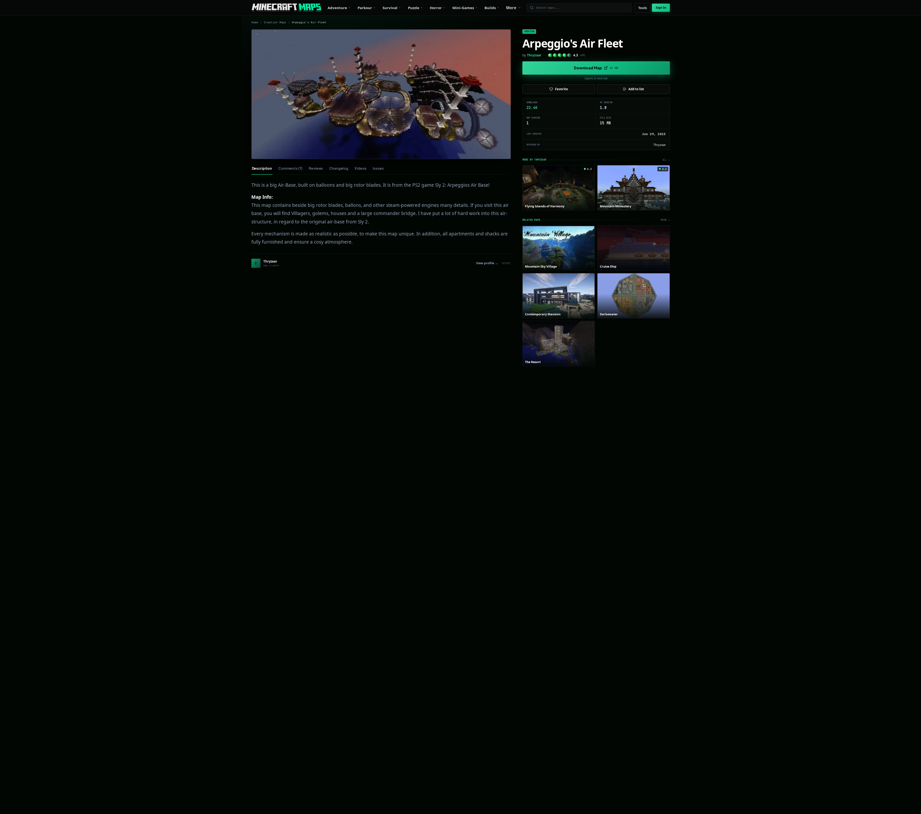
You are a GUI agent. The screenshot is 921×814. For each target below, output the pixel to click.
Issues (378, 168)
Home (254, 22)
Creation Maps (275, 22)
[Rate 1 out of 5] (550, 55)
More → (665, 219)
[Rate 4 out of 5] (564, 55)
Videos (360, 168)
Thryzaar (534, 55)
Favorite (561, 89)
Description (262, 168)
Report (506, 263)
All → (666, 160)
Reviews (316, 168)
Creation (529, 31)
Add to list (636, 89)
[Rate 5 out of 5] (569, 55)
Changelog (338, 168)
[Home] (286, 8)
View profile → (487, 263)
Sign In (661, 8)
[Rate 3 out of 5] (560, 55)
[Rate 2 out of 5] (555, 55)
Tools (642, 8)
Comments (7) (290, 168)
